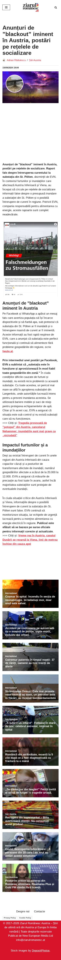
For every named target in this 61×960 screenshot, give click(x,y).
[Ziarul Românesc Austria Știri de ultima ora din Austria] (30, 7)
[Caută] (55, 7)
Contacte (39, 911)
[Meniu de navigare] (6, 7)
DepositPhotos (41, 950)
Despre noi (22, 911)
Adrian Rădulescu (16, 60)
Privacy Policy (10, 918)
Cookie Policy (25, 918)
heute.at (7, 351)
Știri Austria (35, 60)
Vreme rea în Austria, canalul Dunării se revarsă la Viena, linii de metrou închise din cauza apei (30, 539)
